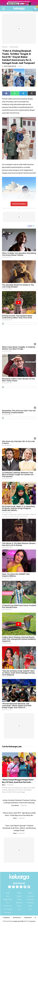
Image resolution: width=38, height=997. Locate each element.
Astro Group (32, 921)
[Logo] (19, 8)
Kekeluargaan (14, 47)
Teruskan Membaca (19, 204)
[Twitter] (17, 886)
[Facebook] (9, 886)
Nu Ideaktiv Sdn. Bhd (17, 921)
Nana (3, 785)
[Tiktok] (21, 886)
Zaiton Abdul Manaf (10, 66)
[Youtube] (25, 886)
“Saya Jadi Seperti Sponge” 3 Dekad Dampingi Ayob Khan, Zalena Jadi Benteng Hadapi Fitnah (19, 827)
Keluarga (4, 47)
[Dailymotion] (28, 886)
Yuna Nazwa (15, 805)
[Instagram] (13, 886)
